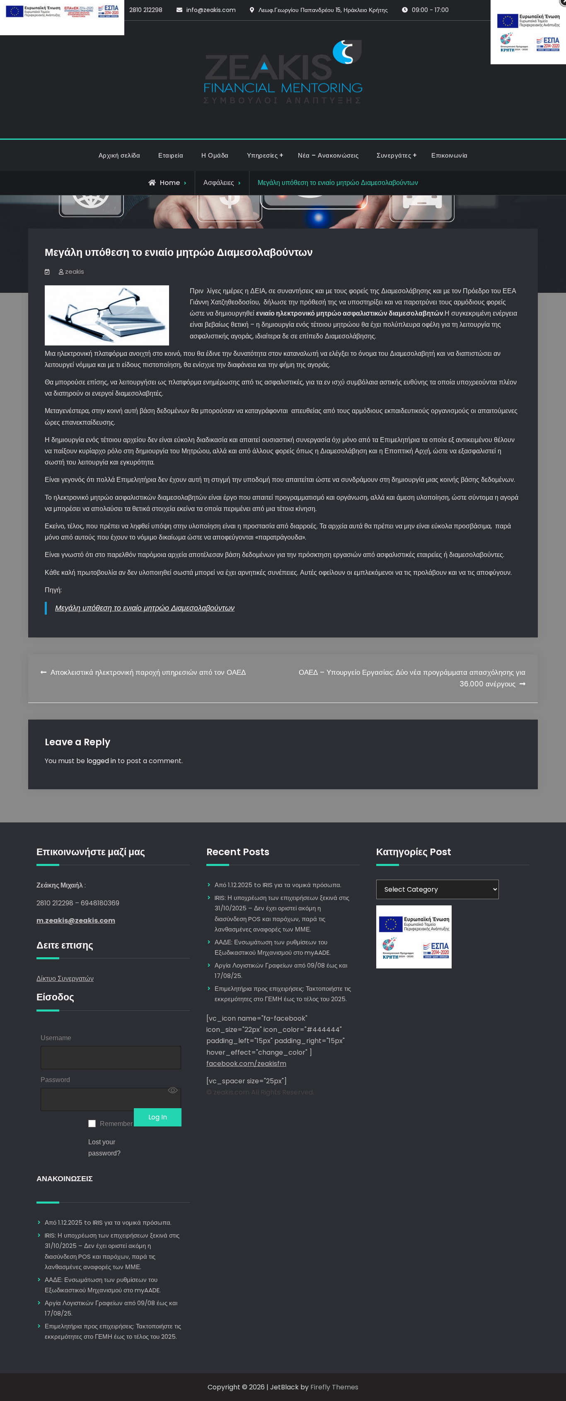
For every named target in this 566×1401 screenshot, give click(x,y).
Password (55, 1079)
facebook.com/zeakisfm (246, 1063)
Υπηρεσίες (262, 155)
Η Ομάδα (215, 155)
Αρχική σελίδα (119, 155)
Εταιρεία (170, 155)
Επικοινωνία (449, 155)
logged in (101, 761)
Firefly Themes (334, 1387)
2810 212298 (145, 10)
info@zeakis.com (211, 10)
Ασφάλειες (218, 182)
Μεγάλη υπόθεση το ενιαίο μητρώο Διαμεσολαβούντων (145, 608)
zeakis (74, 271)
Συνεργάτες (394, 155)
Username (56, 1037)
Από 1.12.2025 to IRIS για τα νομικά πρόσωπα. (108, 1222)
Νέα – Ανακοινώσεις (328, 155)
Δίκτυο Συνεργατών (65, 978)
